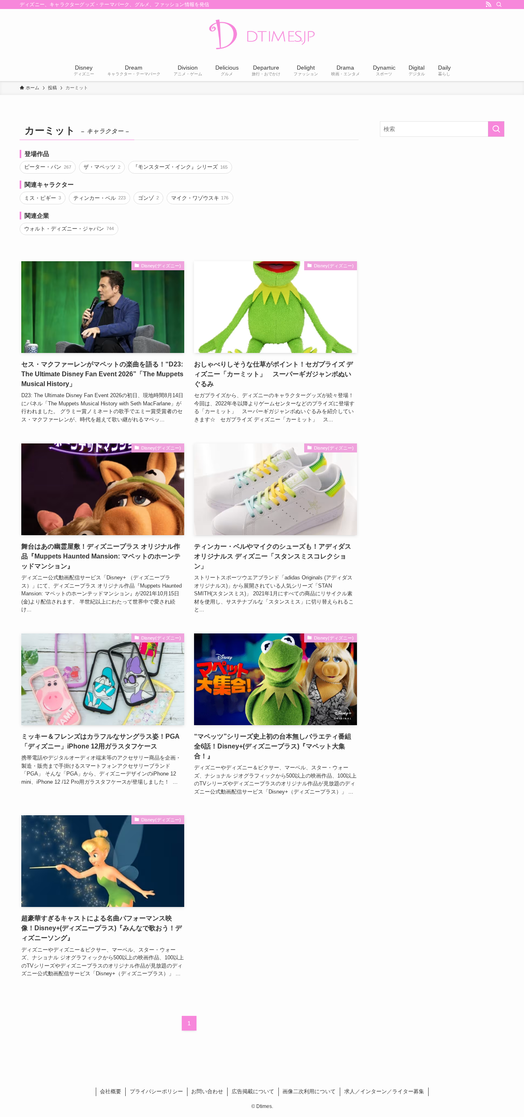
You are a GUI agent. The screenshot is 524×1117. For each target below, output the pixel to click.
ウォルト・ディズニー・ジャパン (68, 229)
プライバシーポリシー (156, 1091)
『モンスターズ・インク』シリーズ (180, 167)
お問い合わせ (207, 1091)
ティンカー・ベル (99, 198)
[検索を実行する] (496, 129)
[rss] (488, 4)
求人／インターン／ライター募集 (384, 1091)
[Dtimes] (262, 35)
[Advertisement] (442, 202)
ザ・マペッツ (102, 167)
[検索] (499, 4)
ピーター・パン (47, 167)
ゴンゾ (148, 198)
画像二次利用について (309, 1091)
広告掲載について (253, 1091)
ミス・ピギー (42, 198)
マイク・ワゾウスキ (199, 198)
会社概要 (110, 1091)
